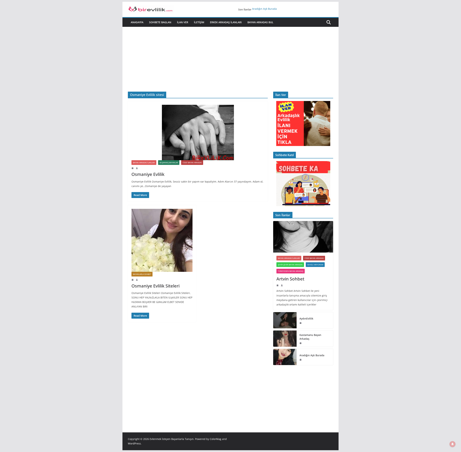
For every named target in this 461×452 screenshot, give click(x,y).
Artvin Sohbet (290, 279)
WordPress (134, 443)
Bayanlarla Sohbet (142, 274)
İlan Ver (182, 22)
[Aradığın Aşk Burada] (285, 357)
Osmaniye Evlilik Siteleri (155, 286)
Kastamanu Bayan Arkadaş (310, 336)
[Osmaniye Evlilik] (197, 132)
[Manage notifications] (452, 444)
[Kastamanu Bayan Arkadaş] (285, 338)
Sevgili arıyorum (315, 264)
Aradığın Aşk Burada (264, 9)
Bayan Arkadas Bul (260, 22)
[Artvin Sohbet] (303, 237)
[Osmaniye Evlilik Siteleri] (162, 240)
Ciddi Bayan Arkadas (192, 162)
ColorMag (215, 439)
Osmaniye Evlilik (147, 174)
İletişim (199, 22)
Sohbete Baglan (160, 22)
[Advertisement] (230, 54)
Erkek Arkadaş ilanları (226, 22)
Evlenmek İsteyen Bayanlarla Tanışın (172, 439)
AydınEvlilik (306, 318)
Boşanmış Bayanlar (169, 162)
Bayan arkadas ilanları (144, 162)
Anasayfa (137, 22)
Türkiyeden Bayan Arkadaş (290, 271)
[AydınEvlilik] (285, 320)
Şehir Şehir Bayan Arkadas (290, 264)
